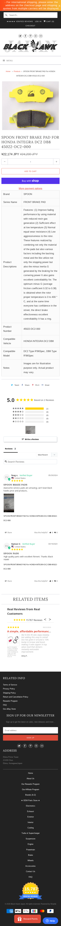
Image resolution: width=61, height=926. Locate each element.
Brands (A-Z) (30, 795)
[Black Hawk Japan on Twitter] (20, 36)
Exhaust (30, 811)
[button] (51, 532)
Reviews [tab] (8, 448)
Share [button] (9, 532)
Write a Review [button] (32, 439)
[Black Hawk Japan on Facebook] (25, 36)
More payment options (30, 188)
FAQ (5, 705)
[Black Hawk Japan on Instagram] (35, 36)
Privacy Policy (9, 689)
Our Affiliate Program (30, 789)
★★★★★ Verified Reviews (20, 21)
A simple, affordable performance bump (32, 631)
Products (17, 71)
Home (30, 773)
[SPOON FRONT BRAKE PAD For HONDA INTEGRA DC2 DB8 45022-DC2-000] (30, 105)
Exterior (30, 817)
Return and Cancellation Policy (15, 697)
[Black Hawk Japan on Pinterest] (30, 36)
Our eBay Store (9, 709)
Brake (30, 855)
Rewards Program (10, 701)
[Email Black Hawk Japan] (41, 36)
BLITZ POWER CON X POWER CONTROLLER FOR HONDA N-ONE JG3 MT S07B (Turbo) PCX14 (12, 652)
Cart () (50, 21)
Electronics (30, 806)
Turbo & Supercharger (31, 833)
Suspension (30, 839)
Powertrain (30, 850)
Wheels (31, 860)
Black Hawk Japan (18, 904)
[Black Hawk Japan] (30, 46)
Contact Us (30, 871)
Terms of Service (10, 685)
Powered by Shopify (48, 904)
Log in (38, 21)
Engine (30, 844)
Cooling (31, 828)
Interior (30, 822)
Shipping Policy (9, 693)
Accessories (30, 866)
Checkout (30, 25)
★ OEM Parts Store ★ (30, 800)
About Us (30, 778)
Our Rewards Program (30, 784)
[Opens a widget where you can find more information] (50, 921)
